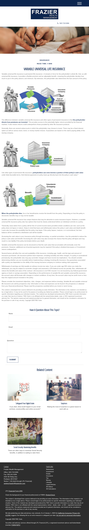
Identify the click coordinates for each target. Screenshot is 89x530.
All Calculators (51, 489)
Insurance (49, 476)
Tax (47, 478)
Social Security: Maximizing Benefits (25, 447)
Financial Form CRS (15, 491)
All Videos (49, 487)
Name (11, 313)
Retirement (50, 469)
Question (10, 340)
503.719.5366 (64, 23)
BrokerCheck (50, 495)
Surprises (64, 403)
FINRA (13, 525)
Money (48, 480)
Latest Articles (51, 484)
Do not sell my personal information (68, 515)
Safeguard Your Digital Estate (25, 403)
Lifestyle (49, 482)
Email (11, 327)
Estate (48, 474)
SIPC (18, 525)
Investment (50, 471)
